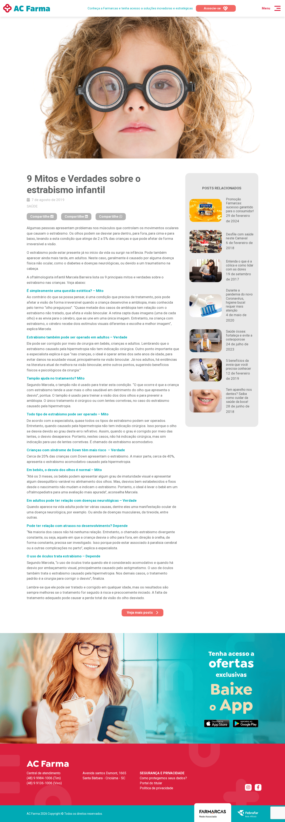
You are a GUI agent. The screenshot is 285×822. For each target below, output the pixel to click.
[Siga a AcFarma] (248, 787)
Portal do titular (151, 783)
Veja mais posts (140, 612)
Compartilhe (40, 217)
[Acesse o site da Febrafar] (247, 813)
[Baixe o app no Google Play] (245, 723)
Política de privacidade (156, 788)
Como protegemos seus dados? (163, 778)
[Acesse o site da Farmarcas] (212, 813)
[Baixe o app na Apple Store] (217, 723)
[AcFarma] (26, 8)
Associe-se (213, 8)
